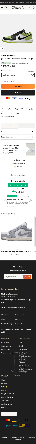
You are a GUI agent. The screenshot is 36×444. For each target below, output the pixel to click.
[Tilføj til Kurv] (26, 149)
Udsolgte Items (6, 353)
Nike (17, 249)
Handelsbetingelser (25, 356)
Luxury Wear (5, 343)
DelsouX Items (5, 349)
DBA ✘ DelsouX (24, 366)
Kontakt (21, 346)
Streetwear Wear (6, 346)
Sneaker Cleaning (7, 397)
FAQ (20, 343)
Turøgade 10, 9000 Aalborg (16, 307)
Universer (4, 383)
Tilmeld (27, 277)
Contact (3, 407)
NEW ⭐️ (4, 387)
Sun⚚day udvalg (6, 404)
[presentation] (5, 201)
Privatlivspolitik (23, 353)
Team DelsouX (5, 400)
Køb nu (18, 93)
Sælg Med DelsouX (7, 394)
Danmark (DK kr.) (8, 413)
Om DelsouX (23, 349)
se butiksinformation (7, 116)
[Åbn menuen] (1, 7)
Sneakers (4, 390)
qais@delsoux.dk (12, 294)
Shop (3, 380)
